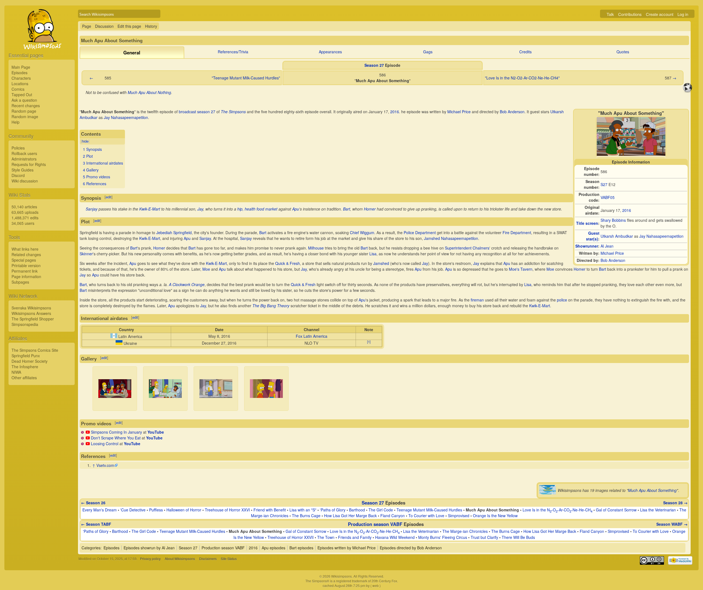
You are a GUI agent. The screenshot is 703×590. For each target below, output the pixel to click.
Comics (18, 89)
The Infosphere (25, 366)
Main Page (21, 67)
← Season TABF (96, 524)
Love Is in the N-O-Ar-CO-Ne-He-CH (557, 510)
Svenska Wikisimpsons (31, 308)
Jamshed (381, 263)
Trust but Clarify (484, 537)
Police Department (420, 232)
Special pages (24, 260)
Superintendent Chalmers (467, 248)
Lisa (372, 253)
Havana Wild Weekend (395, 537)
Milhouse (316, 248)
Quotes (622, 51)
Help (15, 122)
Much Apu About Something (652, 490)
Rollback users (24, 153)
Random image (25, 116)
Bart (346, 209)
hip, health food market (257, 209)
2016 (626, 210)
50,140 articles (24, 206)
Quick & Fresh (287, 263)
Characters (21, 78)
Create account (659, 14)
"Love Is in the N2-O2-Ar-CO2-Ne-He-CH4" (522, 78)
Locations (20, 83)
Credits (525, 51)
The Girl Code (381, 510)
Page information (26, 276)
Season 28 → (675, 502)
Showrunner (586, 246)
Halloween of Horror (183, 510)
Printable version (26, 265)
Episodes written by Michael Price (346, 547)
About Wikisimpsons (180, 558)
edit (108, 197)
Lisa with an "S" (302, 510)
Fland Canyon (392, 515)
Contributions (630, 14)
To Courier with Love (426, 515)
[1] (368, 342)
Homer (370, 209)
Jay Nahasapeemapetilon (661, 236)
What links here (25, 249)
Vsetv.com (105, 465)
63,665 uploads (25, 212)
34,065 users (23, 223)
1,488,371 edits (25, 217)
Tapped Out (22, 94)
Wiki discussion (25, 181)
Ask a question (24, 100)
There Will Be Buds (518, 537)
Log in (682, 14)
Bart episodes (301, 547)
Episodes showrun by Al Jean (149, 547)
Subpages (20, 282)
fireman (477, 300)
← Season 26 (93, 502)
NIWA (16, 372)
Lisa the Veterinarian (658, 510)
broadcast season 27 (197, 111)
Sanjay (91, 209)
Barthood (357, 510)
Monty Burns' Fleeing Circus (442, 537)
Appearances (330, 51)
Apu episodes (273, 547)
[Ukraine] (119, 343)
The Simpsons (233, 111)
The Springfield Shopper (33, 319)
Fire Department (517, 232)
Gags (428, 51)
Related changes (26, 254)
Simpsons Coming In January (116, 432)
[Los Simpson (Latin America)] (113, 336)
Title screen (587, 223)
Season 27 (374, 65)
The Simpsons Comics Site (35, 350)
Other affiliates (24, 377)
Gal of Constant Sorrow (616, 510)
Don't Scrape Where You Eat (116, 438)
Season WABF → (672, 524)
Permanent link (25, 271)
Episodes (19, 72)
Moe (206, 269)
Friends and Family (355, 537)
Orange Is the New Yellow (495, 515)
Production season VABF (375, 524)
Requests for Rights (29, 164)
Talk (610, 14)
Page (86, 26)
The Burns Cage (306, 515)
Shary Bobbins (613, 220)
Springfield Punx (26, 355)
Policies (18, 148)
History (151, 26)
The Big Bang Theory (270, 305)
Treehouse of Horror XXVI (227, 510)
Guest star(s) (592, 236)
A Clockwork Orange (187, 284)
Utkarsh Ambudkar (617, 236)
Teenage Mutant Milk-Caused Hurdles (429, 510)
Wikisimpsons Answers (31, 313)
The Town (325, 537)
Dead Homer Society (30, 361)
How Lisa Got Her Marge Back (350, 515)
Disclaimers (208, 558)
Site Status (229, 558)
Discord (18, 175)
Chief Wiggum (362, 232)
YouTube (155, 432)
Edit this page (129, 26)
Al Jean (607, 246)
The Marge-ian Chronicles (465, 531)
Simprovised (458, 515)
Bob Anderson (613, 260)
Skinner (86, 253)
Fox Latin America (311, 336)
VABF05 (608, 197)
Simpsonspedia (25, 324)
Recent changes (26, 105)
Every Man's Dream (99, 510)
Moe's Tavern (520, 269)
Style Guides (23, 170)
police (562, 300)
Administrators (24, 159)
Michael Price (612, 253)
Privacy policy (150, 558)
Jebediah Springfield (174, 232)
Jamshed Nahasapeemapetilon (451, 238)
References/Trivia (233, 51)
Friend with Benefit (269, 510)
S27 (604, 184)
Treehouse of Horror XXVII (290, 537)
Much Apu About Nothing (149, 92)
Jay (200, 209)
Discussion (104, 26)
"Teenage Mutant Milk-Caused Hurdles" (246, 78)
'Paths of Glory (332, 510)
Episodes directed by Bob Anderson (411, 547)
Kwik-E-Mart (149, 209)
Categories (91, 547)
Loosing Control (104, 443)
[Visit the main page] (42, 41)
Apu (295, 209)
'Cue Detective (133, 510)
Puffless (156, 510)
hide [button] (85, 141)
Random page (24, 111)
